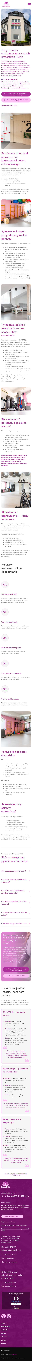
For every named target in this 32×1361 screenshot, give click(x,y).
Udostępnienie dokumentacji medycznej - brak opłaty (15, 1229)
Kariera (3, 1340)
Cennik (3, 1333)
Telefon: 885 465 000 (9, 105)
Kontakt (3, 1343)
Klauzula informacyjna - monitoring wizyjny (14, 1225)
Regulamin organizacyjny (8, 1222)
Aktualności (5, 1337)
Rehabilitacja (5, 1326)
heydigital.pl (14, 1354)
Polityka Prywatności (5, 1350)
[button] (16, 871)
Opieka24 (4, 1330)
